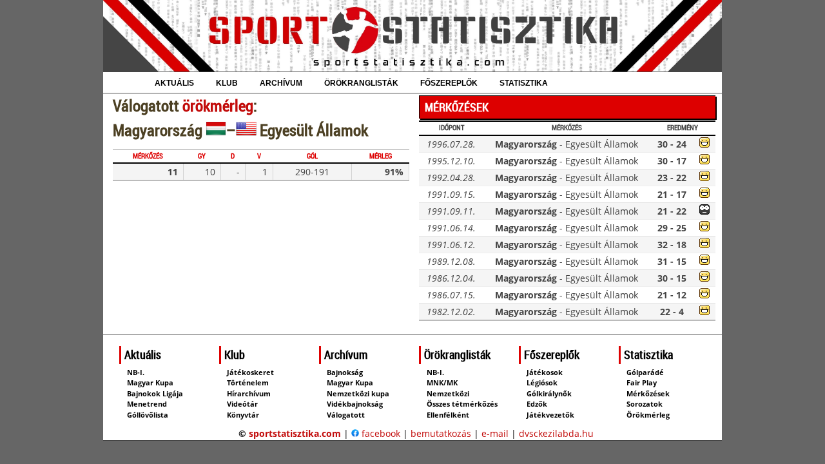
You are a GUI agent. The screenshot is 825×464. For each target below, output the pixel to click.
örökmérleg (217, 105)
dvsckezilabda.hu (556, 433)
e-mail (495, 433)
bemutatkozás (441, 433)
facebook (379, 433)
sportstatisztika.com (295, 433)
